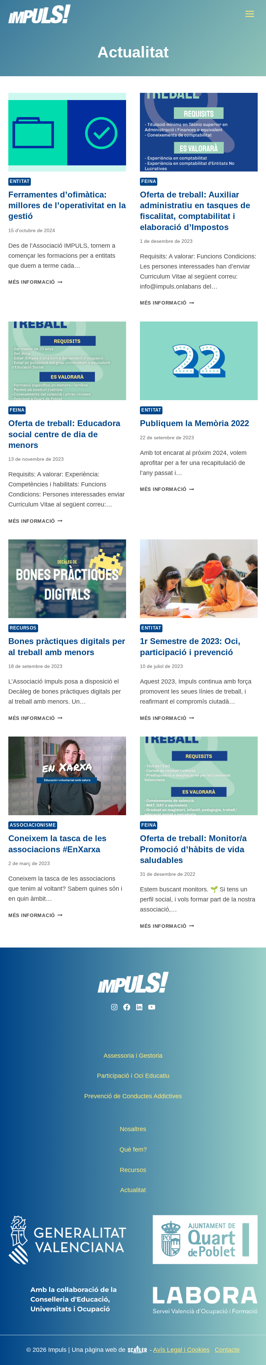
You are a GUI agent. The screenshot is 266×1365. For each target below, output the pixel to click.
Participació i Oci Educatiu (133, 1075)
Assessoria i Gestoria (133, 1055)
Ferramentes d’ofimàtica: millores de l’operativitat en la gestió (67, 205)
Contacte (227, 1349)
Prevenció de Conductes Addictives (133, 1096)
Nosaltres (133, 1129)
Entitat (19, 181)
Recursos (23, 628)
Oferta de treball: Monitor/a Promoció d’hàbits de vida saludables (193, 849)
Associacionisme (33, 825)
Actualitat (133, 1190)
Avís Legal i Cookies (181, 1349)
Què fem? (133, 1149)
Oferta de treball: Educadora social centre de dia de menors (64, 434)
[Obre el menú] (249, 14)
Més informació (35, 282)
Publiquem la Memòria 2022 (194, 423)
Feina (148, 181)
